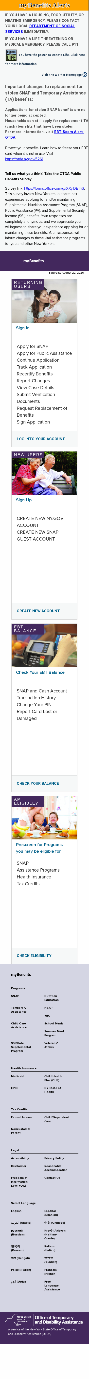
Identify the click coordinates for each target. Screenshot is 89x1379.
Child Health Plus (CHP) (53, 1078)
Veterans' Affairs (51, 1045)
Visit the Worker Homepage (62, 75)
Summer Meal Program (54, 1033)
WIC (47, 1015)
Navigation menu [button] (8, 261)
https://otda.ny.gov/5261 (24, 159)
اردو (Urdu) (18, 1281)
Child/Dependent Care (56, 1119)
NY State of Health (52, 1090)
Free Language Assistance (52, 1285)
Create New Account (38, 611)
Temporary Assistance (19, 1010)
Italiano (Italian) (49, 1248)
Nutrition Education (51, 998)
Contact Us (52, 1178)
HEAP (48, 1008)
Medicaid (17, 1076)
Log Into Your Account (41, 439)
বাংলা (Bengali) (20, 1258)
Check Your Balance (38, 783)
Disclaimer (18, 1166)
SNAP (15, 996)
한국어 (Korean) (17, 1248)
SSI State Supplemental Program (21, 1047)
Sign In (23, 328)
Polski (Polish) (21, 1270)
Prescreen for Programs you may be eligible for (39, 848)
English (16, 1211)
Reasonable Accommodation (56, 1168)
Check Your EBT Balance (40, 672)
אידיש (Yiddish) (50, 1260)
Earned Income (22, 1117)
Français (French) (50, 1272)
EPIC (14, 1088)
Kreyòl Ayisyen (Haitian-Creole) (55, 1234)
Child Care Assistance (19, 1025)
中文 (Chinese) (54, 1222)
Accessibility (20, 1158)
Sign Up (24, 500)
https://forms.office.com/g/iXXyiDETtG (54, 188)
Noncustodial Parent (20, 1131)
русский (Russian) (18, 1232)
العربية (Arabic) (21, 1222)
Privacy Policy (54, 1158)
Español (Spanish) (51, 1213)
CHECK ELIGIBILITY (34, 956)
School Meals (53, 1023)
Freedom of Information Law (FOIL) (19, 1182)
